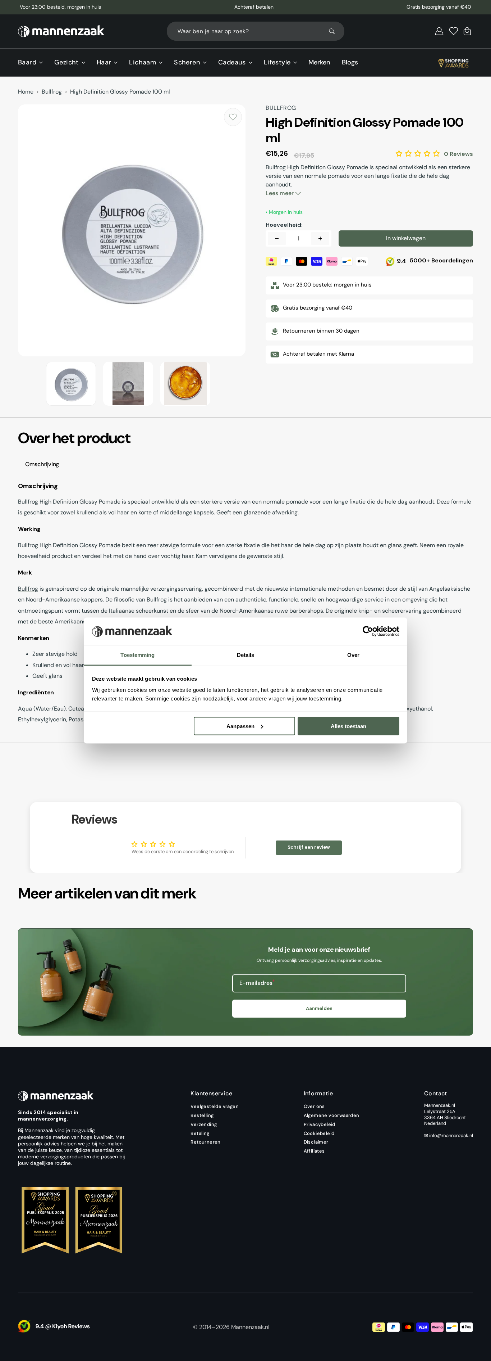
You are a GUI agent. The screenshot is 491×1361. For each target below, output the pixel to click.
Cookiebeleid (319, 1133)
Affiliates (314, 1151)
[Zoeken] (335, 31)
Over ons (314, 1106)
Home (25, 91)
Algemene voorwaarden (331, 1115)
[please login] (233, 117)
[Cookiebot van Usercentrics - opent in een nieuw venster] (367, 631)
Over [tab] (353, 655)
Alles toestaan (348, 726)
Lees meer (280, 193)
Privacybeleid (319, 1124)
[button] (439, 31)
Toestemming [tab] (137, 655)
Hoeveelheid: (284, 225)
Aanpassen (240, 726)
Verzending (204, 1124)
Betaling (200, 1133)
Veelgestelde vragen (215, 1106)
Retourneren (205, 1142)
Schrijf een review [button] (309, 847)
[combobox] (255, 31)
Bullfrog (52, 91)
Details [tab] (245, 655)
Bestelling (202, 1115)
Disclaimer (316, 1142)
